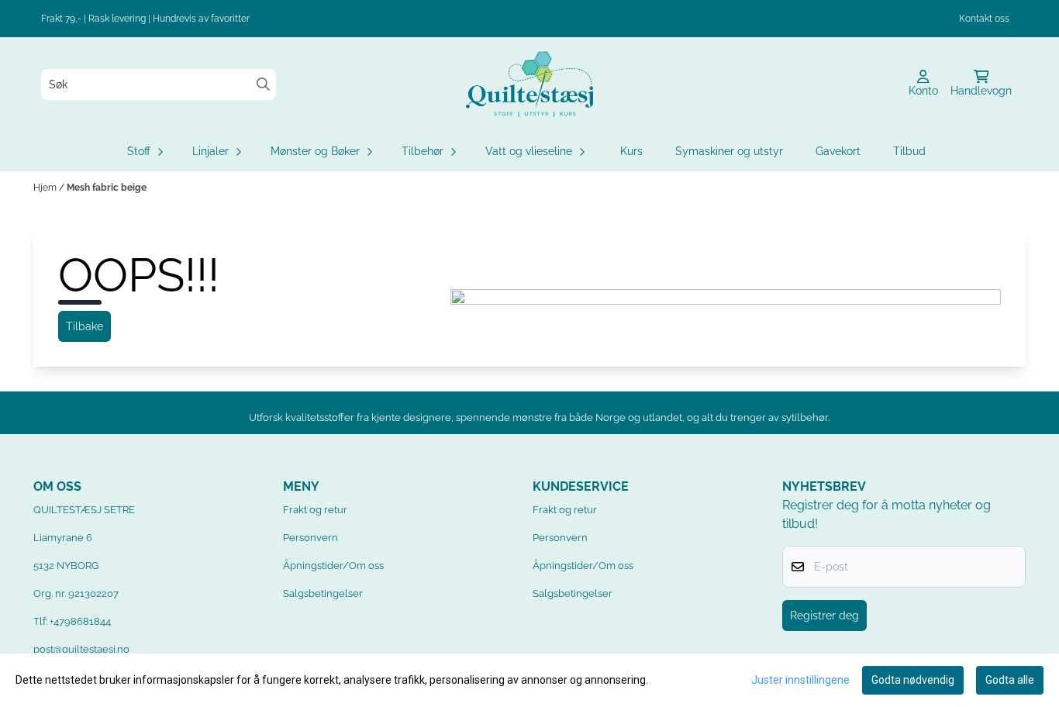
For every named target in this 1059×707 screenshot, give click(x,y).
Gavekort (838, 151)
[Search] (263, 84)
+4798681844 (80, 621)
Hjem (46, 187)
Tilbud (909, 151)
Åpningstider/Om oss (333, 565)
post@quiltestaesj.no (81, 649)
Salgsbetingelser (323, 593)
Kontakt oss (984, 18)
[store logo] (529, 84)
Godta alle (1009, 680)
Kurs (631, 151)
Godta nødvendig (912, 680)
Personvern (310, 537)
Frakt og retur (315, 510)
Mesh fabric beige (107, 187)
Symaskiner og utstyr (729, 151)
